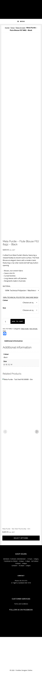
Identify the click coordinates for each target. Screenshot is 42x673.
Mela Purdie (25, 329)
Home (7, 28)
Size (4, 308)
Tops (4, 331)
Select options (21, 538)
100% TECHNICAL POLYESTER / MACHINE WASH (20, 297)
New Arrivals (20, 28)
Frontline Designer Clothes (24, 670)
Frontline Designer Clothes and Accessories (21, 6)
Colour (5, 300)
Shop (12, 28)
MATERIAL (6, 286)
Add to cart (17, 321)
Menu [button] (22, 21)
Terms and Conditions (21, 604)
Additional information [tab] (13, 341)
